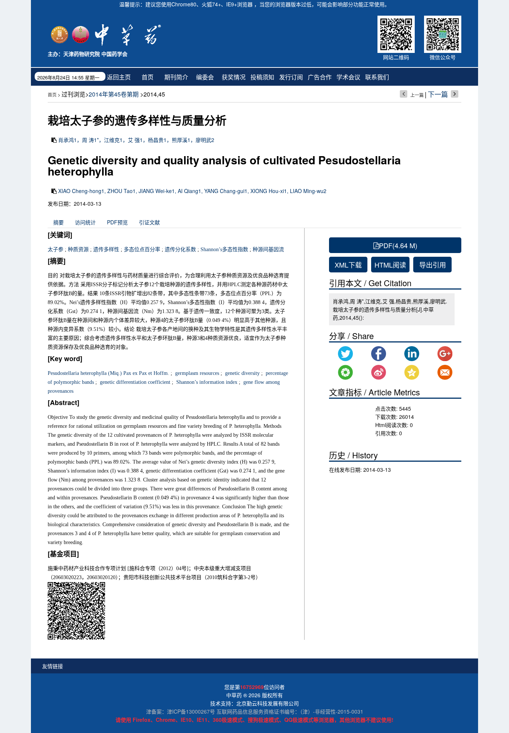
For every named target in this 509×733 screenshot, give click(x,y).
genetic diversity (242, 373)
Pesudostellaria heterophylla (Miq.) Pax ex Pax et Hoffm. (108, 373)
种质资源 (78, 249)
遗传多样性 (106, 249)
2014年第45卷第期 (114, 94)
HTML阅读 (390, 264)
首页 (148, 77)
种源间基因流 (268, 249)
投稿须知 (262, 77)
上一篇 (417, 95)
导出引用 (432, 264)
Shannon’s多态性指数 (224, 249)
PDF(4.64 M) (398, 245)
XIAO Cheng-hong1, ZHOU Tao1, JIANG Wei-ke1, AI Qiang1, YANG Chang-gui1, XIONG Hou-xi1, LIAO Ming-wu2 (192, 191)
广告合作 (320, 77)
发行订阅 (291, 77)
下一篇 (438, 94)
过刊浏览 (73, 94)
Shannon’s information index (206, 382)
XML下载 (348, 264)
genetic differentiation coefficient (134, 382)
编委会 (205, 77)
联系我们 (377, 77)
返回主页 (119, 77)
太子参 (55, 249)
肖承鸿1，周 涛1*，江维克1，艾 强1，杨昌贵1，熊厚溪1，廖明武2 (136, 139)
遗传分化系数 (180, 249)
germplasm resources (196, 373)
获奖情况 (234, 77)
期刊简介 (176, 77)
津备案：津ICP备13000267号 (180, 711)
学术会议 (348, 77)
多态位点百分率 (142, 249)
